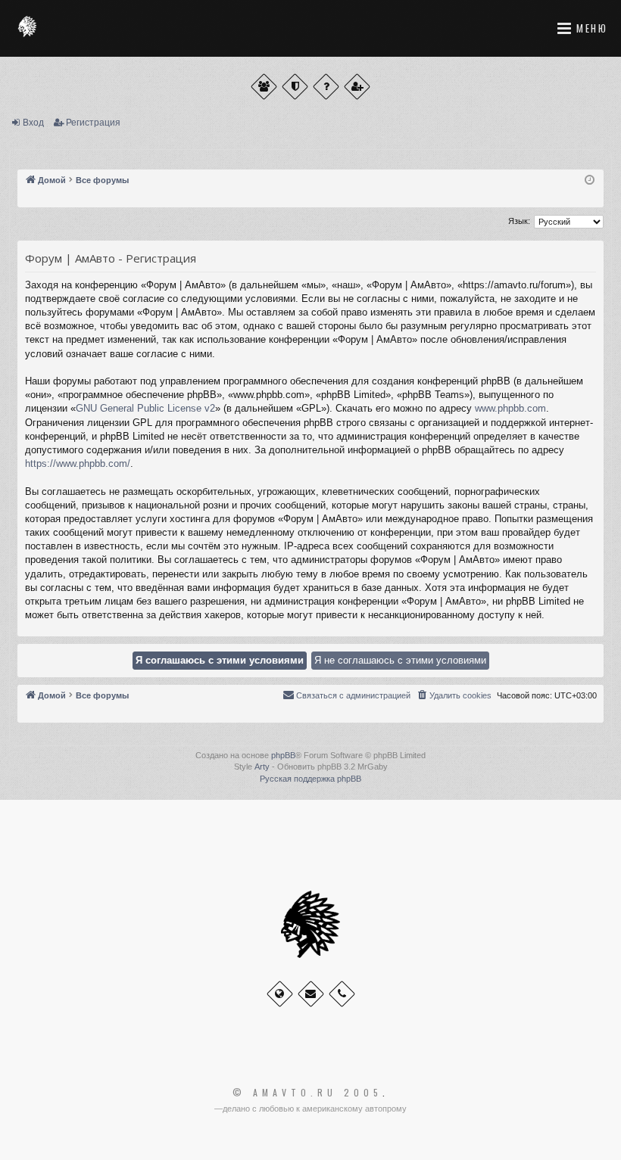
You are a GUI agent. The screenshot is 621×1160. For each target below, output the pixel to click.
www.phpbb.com (510, 408)
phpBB (283, 755)
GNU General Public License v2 (145, 408)
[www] (279, 993)
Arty (262, 766)
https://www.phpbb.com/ (77, 463)
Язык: (519, 220)
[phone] (341, 993)
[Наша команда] (295, 86)
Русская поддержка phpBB (310, 778)
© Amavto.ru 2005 (307, 1093)
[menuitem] (453, 695)
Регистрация (93, 122)
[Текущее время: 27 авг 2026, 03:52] (589, 180)
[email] (310, 993)
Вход (33, 122)
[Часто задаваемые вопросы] (326, 86)
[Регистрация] (357, 86)
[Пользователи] (263, 86)
